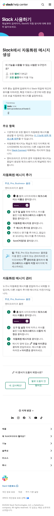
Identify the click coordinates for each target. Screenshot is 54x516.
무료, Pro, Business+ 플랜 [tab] (17, 183)
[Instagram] (18, 418)
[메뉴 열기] (50, 4)
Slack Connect (19, 150)
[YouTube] (35, 418)
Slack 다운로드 (8, 486)
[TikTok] (41, 418)
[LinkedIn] (12, 418)
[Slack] (24, 480)
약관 (20, 492)
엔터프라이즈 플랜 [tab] (14, 187)
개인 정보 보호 (8, 492)
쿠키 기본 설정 (31, 492)
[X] (30, 418)
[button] (15, 385)
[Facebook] (24, 418)
